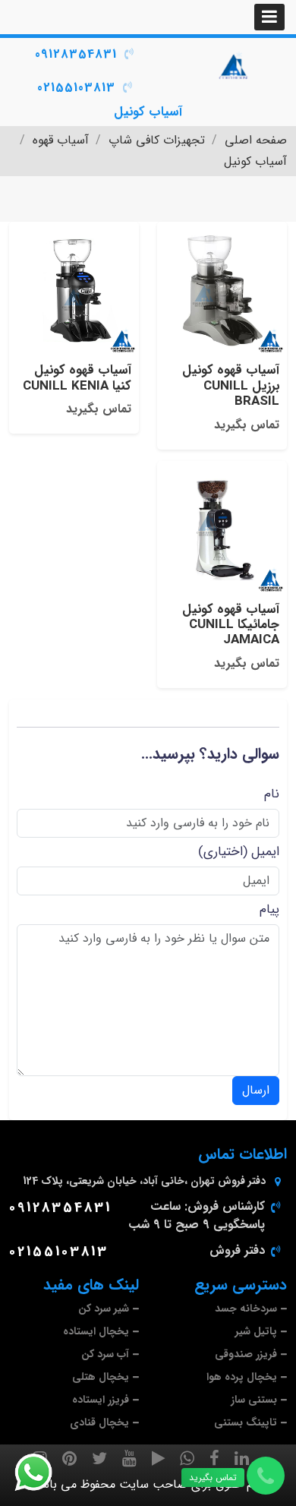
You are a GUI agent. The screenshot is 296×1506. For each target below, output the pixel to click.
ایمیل (265, 851)
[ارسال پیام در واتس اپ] (42, 1473)
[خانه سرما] (235, 66)
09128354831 (76, 54)
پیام (269, 909)
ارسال (255, 1090)
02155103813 (76, 87)
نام (271, 794)
